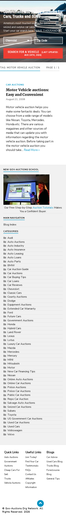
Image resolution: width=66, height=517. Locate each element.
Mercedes (13, 352)
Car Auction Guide (18, 269)
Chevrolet (13, 289)
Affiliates (29, 478)
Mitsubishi (13, 363)
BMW (11, 265)
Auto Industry (15, 246)
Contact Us (30, 474)
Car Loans (13, 281)
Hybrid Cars (14, 328)
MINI (10, 360)
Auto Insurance (16, 249)
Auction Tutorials (43, 207)
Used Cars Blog (54, 461)
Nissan (11, 375)
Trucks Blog (53, 465)
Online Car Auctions (19, 383)
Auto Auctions (16, 242)
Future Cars (14, 316)
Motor (11, 367)
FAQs (28, 470)
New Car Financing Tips (21, 371)
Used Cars (13, 426)
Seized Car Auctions (19, 407)
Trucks (7, 478)
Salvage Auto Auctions (21, 403)
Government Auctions (20, 320)
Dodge (11, 301)
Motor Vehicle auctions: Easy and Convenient (27, 92)
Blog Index (9, 224)
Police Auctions (16, 387)
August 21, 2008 (15, 99)
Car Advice (52, 457)
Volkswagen (14, 430)
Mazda (11, 348)
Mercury (12, 356)
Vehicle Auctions (12, 482)
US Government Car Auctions (24, 418)
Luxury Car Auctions (19, 344)
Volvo (10, 434)
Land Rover (14, 332)
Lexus (11, 336)
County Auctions (17, 297)
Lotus (10, 340)
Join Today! (31, 457)
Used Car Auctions (18, 422)
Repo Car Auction (17, 399)
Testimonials (31, 465)
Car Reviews (14, 285)
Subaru (11, 411)
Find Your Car (32, 461)
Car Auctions (15, 84)
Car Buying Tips (16, 277)
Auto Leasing (15, 253)
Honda (11, 324)
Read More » (32, 150)
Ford (10, 312)
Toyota (11, 415)
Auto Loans (14, 257)
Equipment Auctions (19, 305)
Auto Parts (14, 261)
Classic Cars (14, 293)
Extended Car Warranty (21, 309)
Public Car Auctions (18, 395)
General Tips (53, 478)
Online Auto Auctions (20, 379)
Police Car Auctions (19, 391)
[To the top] (40, 503)
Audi (10, 238)
